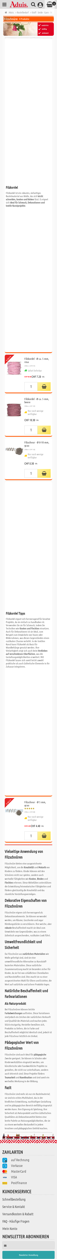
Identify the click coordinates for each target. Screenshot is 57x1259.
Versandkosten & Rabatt (17, 1214)
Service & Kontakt (13, 1206)
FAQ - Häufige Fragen (15, 1221)
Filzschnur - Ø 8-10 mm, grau (36, 444)
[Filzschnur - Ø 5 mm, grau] (14, 820)
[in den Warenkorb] (44, 386)
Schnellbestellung (13, 1199)
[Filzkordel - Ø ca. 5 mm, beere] (14, 415)
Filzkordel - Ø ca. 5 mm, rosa (36, 360)
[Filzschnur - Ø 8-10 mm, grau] (14, 459)
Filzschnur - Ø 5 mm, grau (35, 803)
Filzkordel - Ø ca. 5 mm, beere (36, 400)
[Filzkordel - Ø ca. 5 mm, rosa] (14, 373)
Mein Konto (9, 1228)
